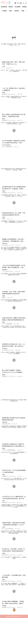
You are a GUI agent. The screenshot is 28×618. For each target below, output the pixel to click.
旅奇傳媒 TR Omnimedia (8, 94)
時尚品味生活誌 (6, 423)
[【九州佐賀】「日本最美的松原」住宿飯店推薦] (14, 565)
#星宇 (3, 501)
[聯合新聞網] (2, 2)
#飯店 (3, 118)
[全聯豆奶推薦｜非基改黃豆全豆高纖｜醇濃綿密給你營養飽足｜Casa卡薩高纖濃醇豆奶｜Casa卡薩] (14, 512)
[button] (26, 3)
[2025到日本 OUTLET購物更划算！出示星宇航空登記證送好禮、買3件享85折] (14, 486)
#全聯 (3, 527)
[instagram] (18, 3)
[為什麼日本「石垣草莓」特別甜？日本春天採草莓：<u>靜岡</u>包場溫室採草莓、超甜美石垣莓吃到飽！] (14, 538)
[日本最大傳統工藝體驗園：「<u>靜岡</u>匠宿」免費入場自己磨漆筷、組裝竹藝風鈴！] (14, 591)
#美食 (3, 474)
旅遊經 (3, 219)
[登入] (23, 3)
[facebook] (20, 3)
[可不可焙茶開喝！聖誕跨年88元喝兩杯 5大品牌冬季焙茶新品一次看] (14, 130)
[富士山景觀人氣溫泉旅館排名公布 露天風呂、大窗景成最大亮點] (14, 104)
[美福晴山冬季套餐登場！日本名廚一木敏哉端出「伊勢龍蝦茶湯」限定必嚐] (14, 229)
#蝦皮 (3, 448)
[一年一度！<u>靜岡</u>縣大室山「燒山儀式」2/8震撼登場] (14, 78)
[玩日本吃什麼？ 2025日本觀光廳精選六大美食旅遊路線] (14, 460)
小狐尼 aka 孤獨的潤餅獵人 (9, 450)
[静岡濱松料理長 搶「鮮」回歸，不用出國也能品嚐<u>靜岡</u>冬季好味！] (14, 202)
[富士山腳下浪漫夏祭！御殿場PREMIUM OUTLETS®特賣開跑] (14, 360)
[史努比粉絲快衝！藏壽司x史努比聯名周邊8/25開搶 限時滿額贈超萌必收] (14, 307)
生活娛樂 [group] (17, 7)
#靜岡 (3, 92)
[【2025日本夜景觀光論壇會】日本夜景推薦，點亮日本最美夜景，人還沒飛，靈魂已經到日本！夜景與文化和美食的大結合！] (14, 255)
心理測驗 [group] (4, 10)
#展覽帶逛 (4, 269)
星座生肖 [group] (17, 10)
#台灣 (3, 66)
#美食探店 (4, 243)
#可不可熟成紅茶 (6, 145)
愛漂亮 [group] (11, 7)
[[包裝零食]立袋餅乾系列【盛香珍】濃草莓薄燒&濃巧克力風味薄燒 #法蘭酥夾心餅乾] (14, 433)
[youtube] (15, 3)
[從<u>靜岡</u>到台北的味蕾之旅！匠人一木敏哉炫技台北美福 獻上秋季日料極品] (14, 333)
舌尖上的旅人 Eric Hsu (8, 245)
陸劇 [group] (11, 10)
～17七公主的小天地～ (8, 271)
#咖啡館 (4, 605)
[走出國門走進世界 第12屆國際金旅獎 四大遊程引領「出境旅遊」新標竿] (14, 176)
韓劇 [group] (23, 10)
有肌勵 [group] (24, 7)
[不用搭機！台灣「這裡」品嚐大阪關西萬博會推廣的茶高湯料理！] (14, 281)
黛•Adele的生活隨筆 (7, 528)
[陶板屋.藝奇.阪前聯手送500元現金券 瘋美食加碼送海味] (14, 407)
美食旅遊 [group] (4, 7)
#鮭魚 (3, 322)
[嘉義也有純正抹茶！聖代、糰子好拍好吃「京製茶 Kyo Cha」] (14, 51)
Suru (3, 68)
